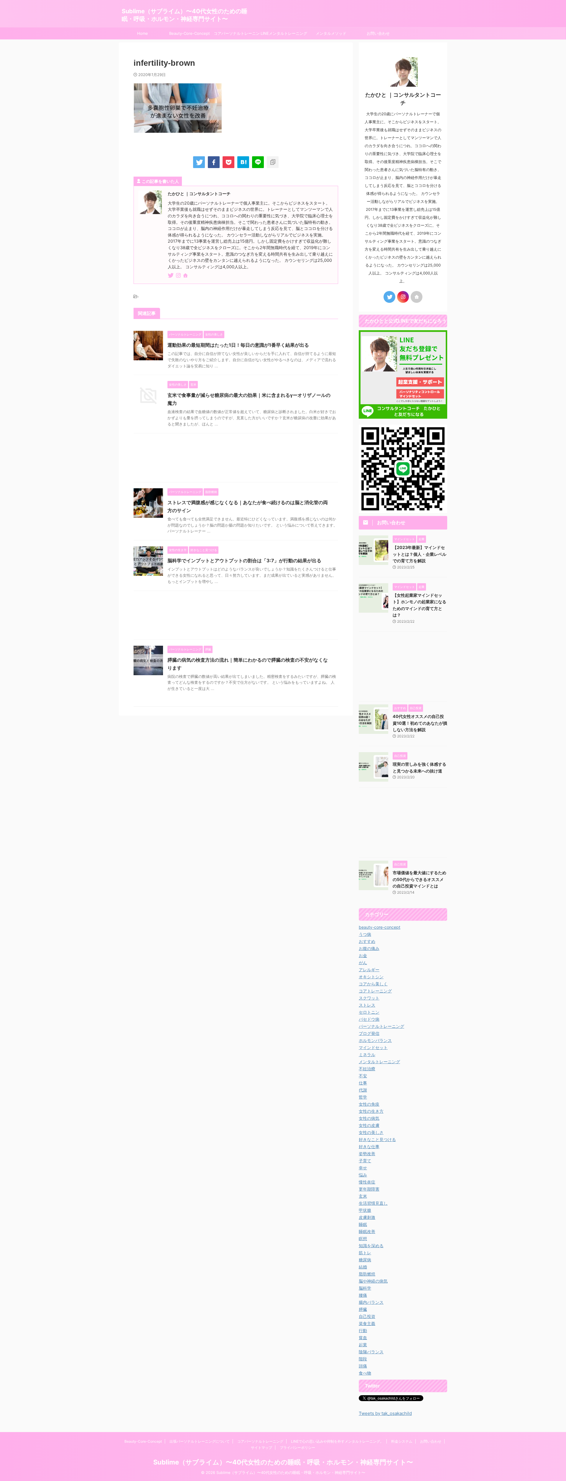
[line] (258, 162)
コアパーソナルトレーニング (237, 35)
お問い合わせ (378, 33)
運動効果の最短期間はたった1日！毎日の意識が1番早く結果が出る (238, 345)
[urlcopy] (273, 162)
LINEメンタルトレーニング (284, 33)
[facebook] (214, 162)
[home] (186, 276)
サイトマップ (261, 1447)
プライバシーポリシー (297, 1447)
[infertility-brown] (243, 162)
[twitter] (199, 162)
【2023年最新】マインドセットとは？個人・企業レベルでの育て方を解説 (419, 554)
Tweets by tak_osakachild (385, 1413)
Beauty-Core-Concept (189, 33)
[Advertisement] (236, 459)
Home (142, 33)
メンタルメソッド (331, 33)
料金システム (401, 1441)
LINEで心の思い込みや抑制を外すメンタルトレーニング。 (337, 1441)
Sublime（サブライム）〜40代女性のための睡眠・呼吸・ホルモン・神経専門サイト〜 (283, 1462)
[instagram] (179, 275)
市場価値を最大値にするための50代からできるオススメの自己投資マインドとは (419, 879)
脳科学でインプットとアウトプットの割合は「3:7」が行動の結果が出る (244, 560)
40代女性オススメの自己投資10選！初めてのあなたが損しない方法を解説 (420, 723)
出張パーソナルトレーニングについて (200, 1441)
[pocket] (228, 162)
